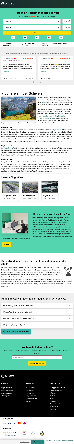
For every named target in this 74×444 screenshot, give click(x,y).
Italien (55, 116)
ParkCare (44, 102)
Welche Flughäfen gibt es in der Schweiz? (18, 312)
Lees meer (6, 71)
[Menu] (70, 4)
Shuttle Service (30, 388)
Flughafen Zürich (50, 162)
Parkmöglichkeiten (31, 398)
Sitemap (28, 401)
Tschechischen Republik (45, 118)
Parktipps (53, 401)
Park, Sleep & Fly (31, 396)
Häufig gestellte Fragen (57, 388)
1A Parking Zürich (8, 58)
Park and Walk (30, 393)
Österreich (49, 116)
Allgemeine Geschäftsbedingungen (63, 440)
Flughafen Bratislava (7, 390)
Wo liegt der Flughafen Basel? (14, 325)
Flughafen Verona (6, 393)
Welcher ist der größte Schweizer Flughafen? (19, 318)
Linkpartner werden (56, 390)
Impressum (53, 409)
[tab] (33, 82)
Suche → (37, 33)
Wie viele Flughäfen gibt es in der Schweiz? (18, 306)
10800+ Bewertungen (49, 17)
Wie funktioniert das (56, 404)
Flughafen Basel (57, 130)
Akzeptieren (37, 442)
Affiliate (52, 393)
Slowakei (61, 116)
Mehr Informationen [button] (24, 442)
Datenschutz (49, 440)
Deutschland (41, 116)
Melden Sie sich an (37, 363)
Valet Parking (30, 390)
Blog (51, 398)
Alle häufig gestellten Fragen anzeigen (16, 331)
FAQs (35, 123)
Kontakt (7, 244)
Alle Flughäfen (5, 396)
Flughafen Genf (9, 148)
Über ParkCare (54, 406)
